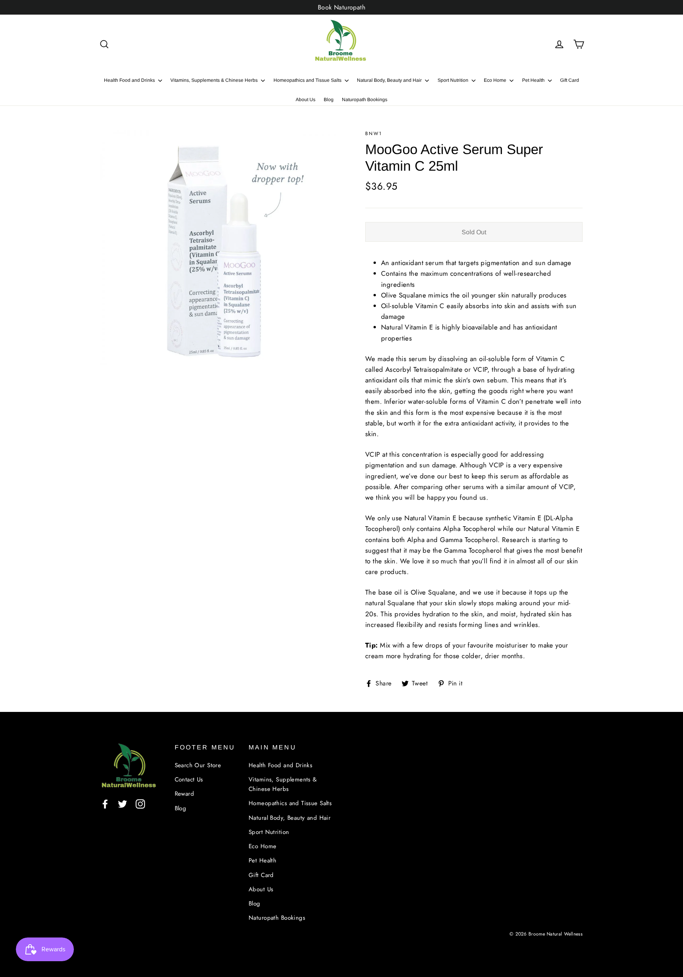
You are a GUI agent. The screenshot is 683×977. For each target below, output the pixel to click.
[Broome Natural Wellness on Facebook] (105, 803)
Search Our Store (198, 765)
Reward (184, 793)
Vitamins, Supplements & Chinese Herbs (214, 80)
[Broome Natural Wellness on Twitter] (122, 803)
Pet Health (534, 80)
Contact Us (189, 779)
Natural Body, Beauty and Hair (390, 80)
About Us (305, 99)
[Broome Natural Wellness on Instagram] (140, 803)
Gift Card (569, 80)
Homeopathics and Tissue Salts (308, 80)
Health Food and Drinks (130, 80)
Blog (329, 99)
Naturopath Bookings (364, 99)
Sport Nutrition (454, 80)
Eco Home (496, 80)
